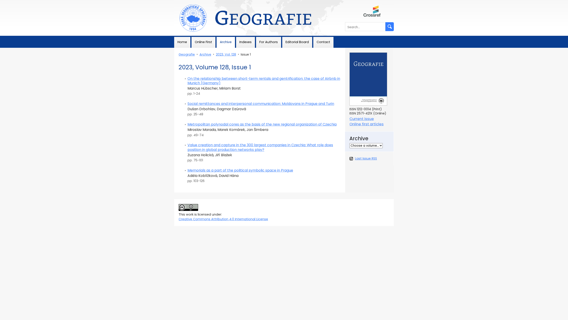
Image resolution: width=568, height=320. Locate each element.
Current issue (361, 118)
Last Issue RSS (366, 158)
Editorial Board (297, 42)
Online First (203, 42)
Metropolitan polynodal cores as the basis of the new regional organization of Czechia (262, 124)
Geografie (182, 2)
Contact (323, 42)
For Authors (268, 42)
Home (182, 42)
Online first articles (366, 124)
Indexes (245, 42)
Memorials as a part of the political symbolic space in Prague (240, 170)
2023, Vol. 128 (226, 54)
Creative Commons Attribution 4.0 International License (223, 219)
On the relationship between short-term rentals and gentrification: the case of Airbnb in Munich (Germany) (263, 81)
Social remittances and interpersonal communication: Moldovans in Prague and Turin (260, 103)
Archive (226, 42)
